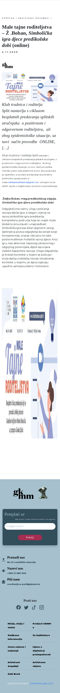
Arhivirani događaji (33, 18)
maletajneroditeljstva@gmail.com (23, 182)
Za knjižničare (41, 635)
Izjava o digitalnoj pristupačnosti (42, 651)
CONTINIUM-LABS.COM (41, 683)
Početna (8, 18)
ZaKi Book (14, 674)
